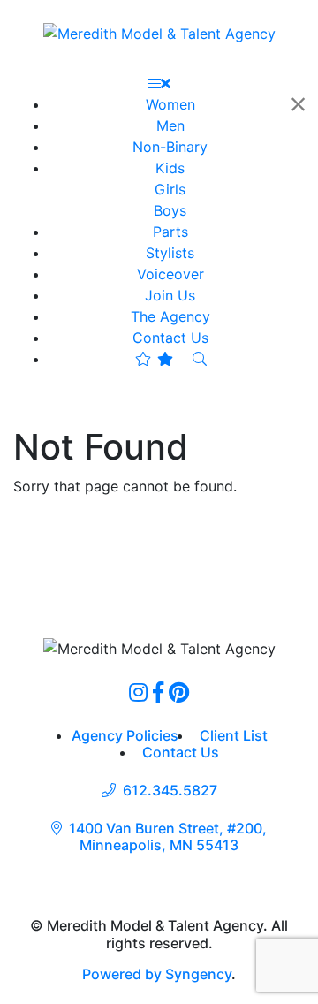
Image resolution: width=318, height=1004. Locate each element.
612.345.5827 (170, 790)
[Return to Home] (159, 32)
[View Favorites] (154, 358)
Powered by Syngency (156, 974)
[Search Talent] (200, 358)
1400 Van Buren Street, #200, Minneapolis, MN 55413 (168, 837)
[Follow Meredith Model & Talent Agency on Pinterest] (179, 692)
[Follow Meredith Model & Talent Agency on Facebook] (158, 692)
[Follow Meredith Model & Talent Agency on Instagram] (138, 692)
